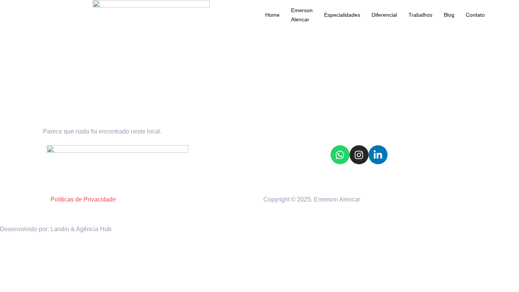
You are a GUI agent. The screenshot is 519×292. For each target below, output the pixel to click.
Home (272, 15)
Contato (475, 15)
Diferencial (384, 15)
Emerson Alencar (302, 14)
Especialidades (342, 15)
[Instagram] (359, 154)
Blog (449, 15)
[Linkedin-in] (378, 154)
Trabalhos (420, 15)
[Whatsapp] (340, 154)
